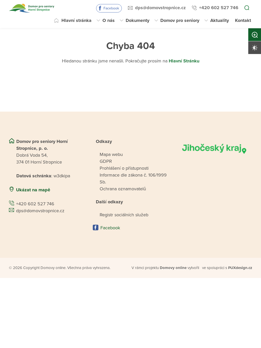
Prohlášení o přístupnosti (124, 168)
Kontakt (243, 20)
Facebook (111, 8)
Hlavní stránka (76, 20)
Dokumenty (137, 20)
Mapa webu (111, 154)
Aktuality (219, 20)
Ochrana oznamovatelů (123, 189)
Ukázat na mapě (33, 190)
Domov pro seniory (179, 20)
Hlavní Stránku (184, 61)
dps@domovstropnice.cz (160, 7)
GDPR (106, 161)
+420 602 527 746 (218, 7)
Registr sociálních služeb (124, 215)
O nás (108, 20)
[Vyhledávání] (246, 8)
